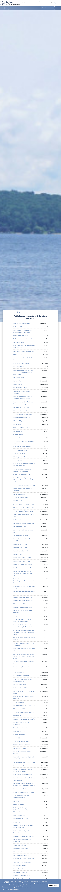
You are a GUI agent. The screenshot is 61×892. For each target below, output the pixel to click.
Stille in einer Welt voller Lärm (21, 428)
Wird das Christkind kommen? (21, 745)
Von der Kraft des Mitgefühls (21, 388)
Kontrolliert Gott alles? (19, 367)
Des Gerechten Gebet (19, 815)
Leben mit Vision (18, 801)
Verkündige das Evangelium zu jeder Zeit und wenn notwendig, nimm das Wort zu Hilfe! (23, 810)
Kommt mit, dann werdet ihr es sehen (23, 792)
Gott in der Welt (17, 327)
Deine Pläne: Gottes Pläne (20, 848)
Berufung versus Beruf (19, 789)
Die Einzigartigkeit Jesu (20, 457)
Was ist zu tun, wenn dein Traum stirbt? (24, 858)
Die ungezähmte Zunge (19, 526)
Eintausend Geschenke (19, 684)
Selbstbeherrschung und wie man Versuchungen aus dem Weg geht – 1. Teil (23, 581)
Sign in (56, 3)
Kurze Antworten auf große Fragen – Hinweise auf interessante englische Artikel (23, 480)
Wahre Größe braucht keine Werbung (23, 712)
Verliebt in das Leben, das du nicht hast (24, 339)
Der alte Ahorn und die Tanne (21, 748)
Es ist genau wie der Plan (20, 872)
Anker (10, 2)
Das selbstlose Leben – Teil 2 (21, 551)
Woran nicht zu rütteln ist (20, 709)
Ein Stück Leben (17, 520)
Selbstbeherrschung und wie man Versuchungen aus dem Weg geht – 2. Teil (23, 573)
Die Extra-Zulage (18, 421)
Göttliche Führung (18, 434)
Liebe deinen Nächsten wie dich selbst (24, 705)
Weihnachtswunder (18, 672)
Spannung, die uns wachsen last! (22, 862)
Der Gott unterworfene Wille (21, 855)
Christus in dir (17, 715)
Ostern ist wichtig (18, 354)
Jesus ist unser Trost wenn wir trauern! (24, 762)
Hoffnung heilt (17, 424)
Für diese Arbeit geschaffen (21, 675)
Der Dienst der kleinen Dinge (21, 407)
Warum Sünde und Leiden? (20, 450)
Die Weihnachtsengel (19, 494)
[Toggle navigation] (6, 8)
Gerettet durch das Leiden (20, 335)
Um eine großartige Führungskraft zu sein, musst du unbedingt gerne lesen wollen (23, 632)
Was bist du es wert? (19, 734)
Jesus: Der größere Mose (20, 497)
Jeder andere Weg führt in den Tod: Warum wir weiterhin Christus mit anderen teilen (23, 372)
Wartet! (15, 616)
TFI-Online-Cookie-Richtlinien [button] (11, 889)
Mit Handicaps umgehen (20, 865)
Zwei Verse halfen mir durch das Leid (23, 351)
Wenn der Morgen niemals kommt (22, 414)
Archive (17, 312)
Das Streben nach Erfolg (20, 384)
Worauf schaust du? (18, 702)
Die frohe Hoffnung (18, 377)
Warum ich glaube (18, 460)
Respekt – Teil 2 (18, 554)
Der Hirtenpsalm (17, 431)
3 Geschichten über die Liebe (21, 728)
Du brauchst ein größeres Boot (21, 417)
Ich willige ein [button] (53, 885)
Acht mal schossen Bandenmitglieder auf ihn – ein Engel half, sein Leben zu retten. (23, 656)
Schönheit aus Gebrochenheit (21, 363)
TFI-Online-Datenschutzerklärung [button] (25, 887)
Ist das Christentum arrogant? (21, 869)
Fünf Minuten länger (18, 501)
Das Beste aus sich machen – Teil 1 (23, 568)
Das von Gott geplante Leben (21, 875)
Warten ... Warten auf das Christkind (23, 511)
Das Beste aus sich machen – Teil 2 (23, 564)
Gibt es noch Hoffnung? (19, 845)
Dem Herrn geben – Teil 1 (20, 547)
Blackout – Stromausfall (20, 411)
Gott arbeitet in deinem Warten (21, 474)
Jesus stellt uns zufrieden (20, 535)
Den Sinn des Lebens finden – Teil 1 (23, 600)
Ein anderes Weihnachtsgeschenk (22, 607)
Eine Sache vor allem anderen (21, 323)
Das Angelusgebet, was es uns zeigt (23, 836)
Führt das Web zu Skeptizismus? (22, 774)
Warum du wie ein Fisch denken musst (24, 485)
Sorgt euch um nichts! (19, 453)
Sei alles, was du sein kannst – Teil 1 (23, 507)
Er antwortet (16, 822)
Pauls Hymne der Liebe (19, 766)
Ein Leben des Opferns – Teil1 (21, 561)
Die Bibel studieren (18, 852)
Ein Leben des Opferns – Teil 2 (22, 558)
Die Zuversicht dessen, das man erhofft (24, 523)
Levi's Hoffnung (17, 381)
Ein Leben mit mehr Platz (20, 688)
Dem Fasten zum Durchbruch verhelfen (24, 719)
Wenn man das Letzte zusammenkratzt (24, 604)
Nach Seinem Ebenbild (19, 731)
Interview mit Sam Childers (20, 818)
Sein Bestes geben (18, 342)
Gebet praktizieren (18, 804)
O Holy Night (16, 738)
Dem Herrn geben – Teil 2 (20, 544)
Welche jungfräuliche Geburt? (21, 741)
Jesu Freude (16, 438)
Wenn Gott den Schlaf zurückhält (22, 446)
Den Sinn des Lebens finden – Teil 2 (23, 597)
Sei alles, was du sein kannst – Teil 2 (23, 504)
